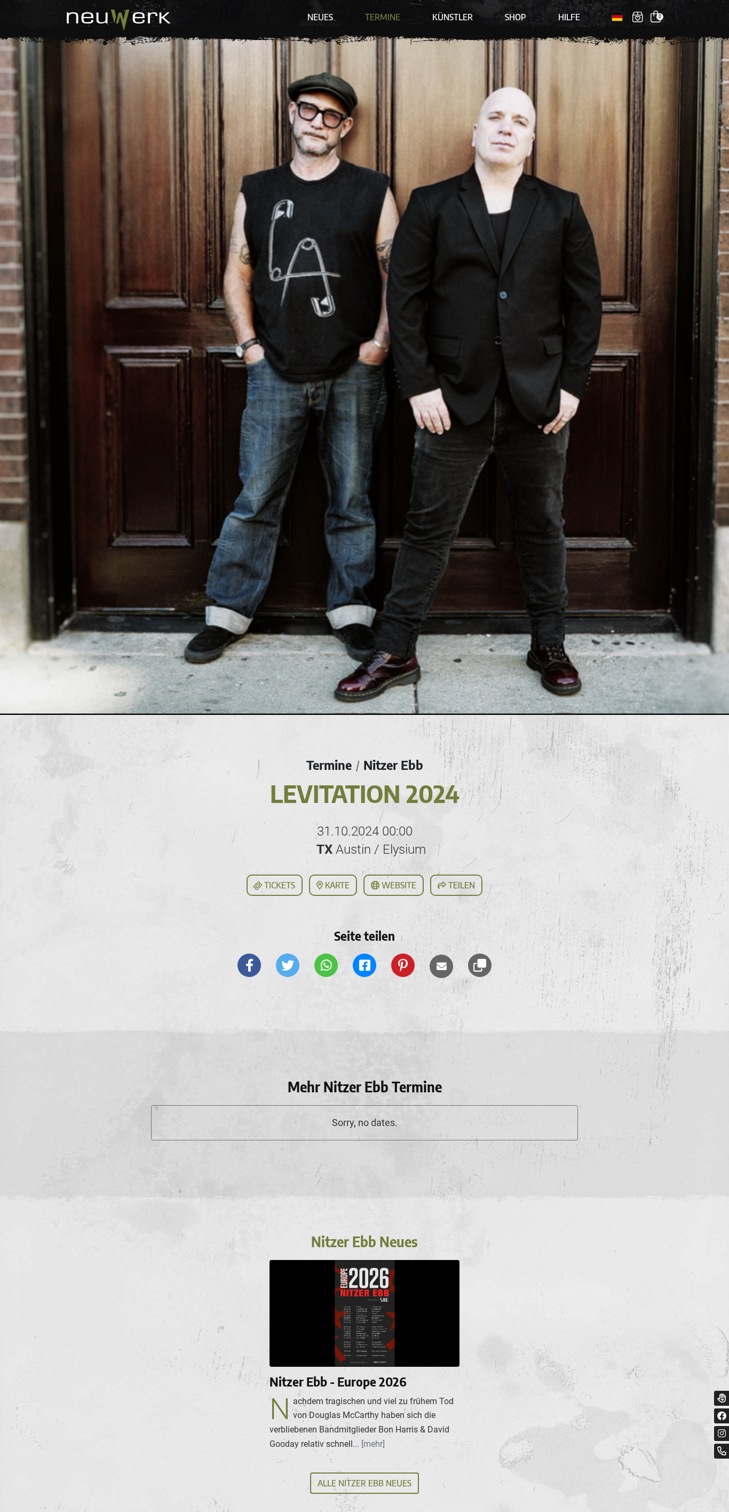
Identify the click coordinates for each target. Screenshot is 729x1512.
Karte (336, 885)
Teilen (460, 885)
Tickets (278, 885)
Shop (515, 17)
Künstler (452, 17)
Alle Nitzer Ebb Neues (364, 1483)
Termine (382, 17)
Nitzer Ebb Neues (364, 1241)
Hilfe (569, 17)
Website (397, 885)
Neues (320, 17)
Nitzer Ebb (393, 765)
